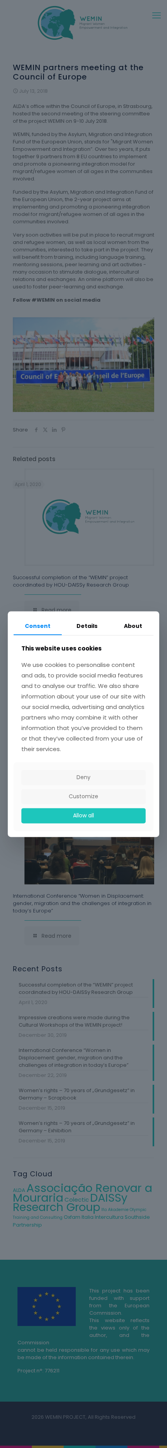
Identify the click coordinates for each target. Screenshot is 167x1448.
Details (87, 626)
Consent (37, 626)
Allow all (83, 815)
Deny (83, 777)
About (133, 626)
